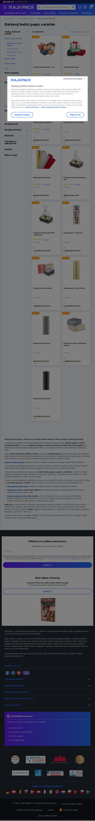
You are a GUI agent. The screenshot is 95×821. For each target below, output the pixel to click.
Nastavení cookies (22, 115)
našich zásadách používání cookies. (54, 107)
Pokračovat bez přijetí (72, 79)
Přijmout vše (75, 115)
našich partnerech (32, 107)
